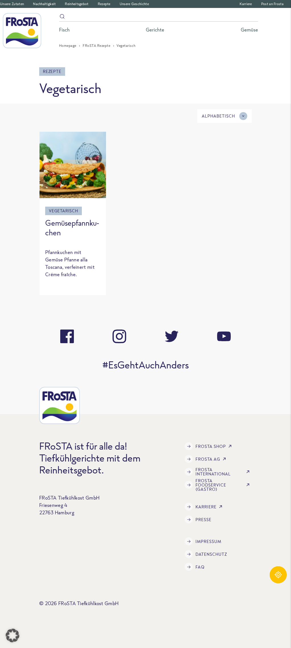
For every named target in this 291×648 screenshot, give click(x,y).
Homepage (67, 45)
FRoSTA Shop (211, 446)
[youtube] (224, 336)
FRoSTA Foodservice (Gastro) (211, 485)
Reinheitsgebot (76, 3)
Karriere (246, 3)
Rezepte (104, 3)
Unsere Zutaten (12, 3)
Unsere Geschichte (134, 3)
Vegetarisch (63, 210)
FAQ (200, 567)
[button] (12, 635)
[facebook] (67, 336)
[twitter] (171, 336)
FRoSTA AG (208, 459)
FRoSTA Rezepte (96, 45)
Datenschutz (211, 554)
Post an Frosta (272, 3)
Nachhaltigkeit (44, 3)
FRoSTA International (213, 471)
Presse (203, 519)
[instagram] (119, 336)
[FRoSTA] (22, 30)
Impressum (208, 541)
